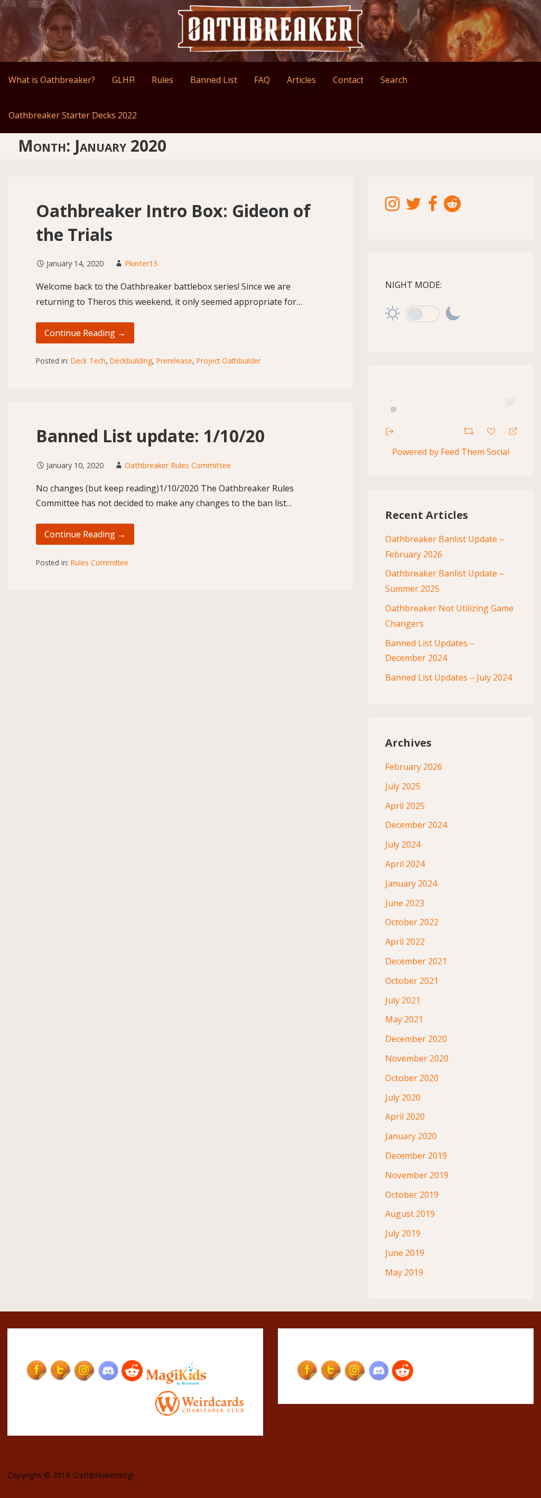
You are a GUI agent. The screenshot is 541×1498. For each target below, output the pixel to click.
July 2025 (403, 786)
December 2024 (416, 825)
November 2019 (417, 1175)
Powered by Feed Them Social (450, 452)
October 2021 (412, 981)
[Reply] (508, 430)
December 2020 (416, 1039)
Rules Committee (99, 562)
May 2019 (404, 1272)
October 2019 (412, 1195)
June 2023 (404, 903)
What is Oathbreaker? (51, 80)
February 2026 (413, 767)
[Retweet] (470, 429)
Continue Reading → (85, 333)
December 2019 (416, 1155)
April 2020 (405, 1116)
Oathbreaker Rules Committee (178, 465)
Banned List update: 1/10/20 (150, 435)
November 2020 (417, 1058)
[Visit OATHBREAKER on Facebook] (432, 206)
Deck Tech (88, 361)
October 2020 (412, 1078)
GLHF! (123, 80)
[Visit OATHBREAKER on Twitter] (414, 206)
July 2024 (403, 844)
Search (393, 80)
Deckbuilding (131, 361)
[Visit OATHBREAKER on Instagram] (392, 206)
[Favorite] (492, 430)
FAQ (262, 80)
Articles (301, 80)
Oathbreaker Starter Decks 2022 (72, 115)
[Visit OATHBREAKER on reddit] (452, 206)
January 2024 (411, 883)
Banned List (213, 80)
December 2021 (416, 961)
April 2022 (405, 941)
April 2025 (405, 806)
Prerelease (174, 361)
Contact (348, 80)
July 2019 (403, 1233)
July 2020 (403, 1097)
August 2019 (410, 1214)
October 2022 (412, 922)
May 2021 (404, 1019)
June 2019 (404, 1253)
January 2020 (411, 1136)
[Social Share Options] (389, 430)
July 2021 (403, 1000)
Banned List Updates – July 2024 (448, 677)
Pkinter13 (141, 263)
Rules (162, 80)
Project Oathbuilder (229, 361)
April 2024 (405, 864)
